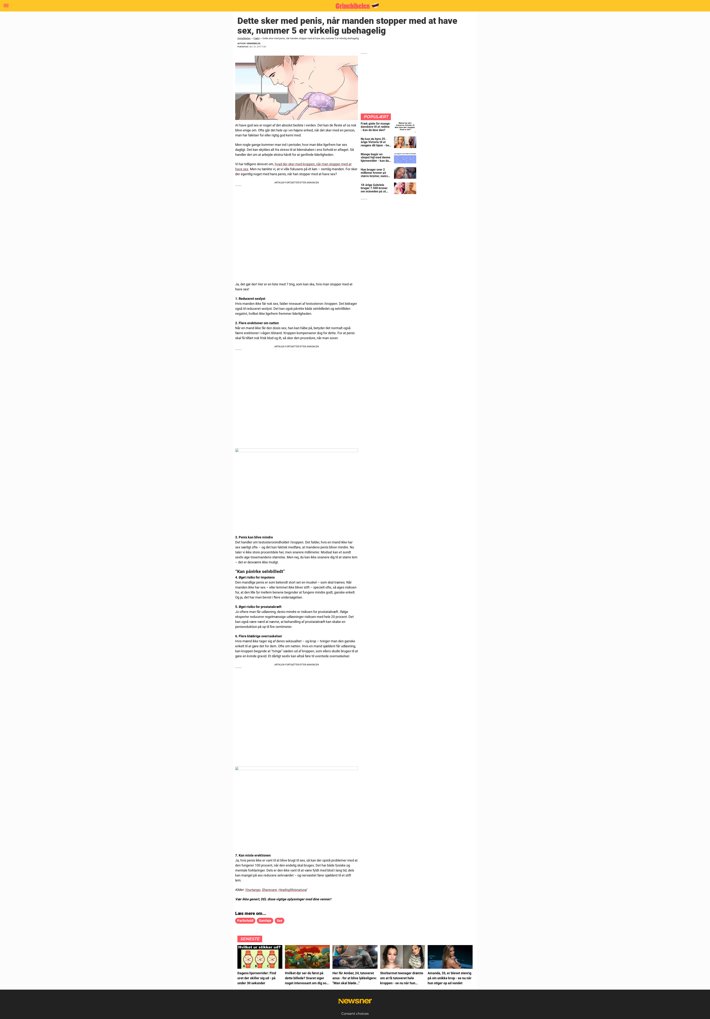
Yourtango (252, 890)
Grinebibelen (244, 38)
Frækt (256, 38)
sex (279, 921)
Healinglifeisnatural (292, 890)
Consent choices (355, 1014)
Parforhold (245, 921)
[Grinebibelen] (353, 6)
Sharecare (269, 890)
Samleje (265, 921)
